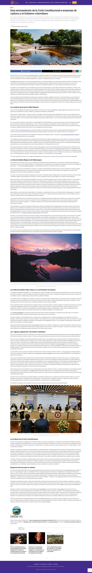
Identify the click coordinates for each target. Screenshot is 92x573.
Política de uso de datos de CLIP (41, 569)
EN (12, 7)
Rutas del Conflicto (42, 521)
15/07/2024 (12, 25)
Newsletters (64, 2)
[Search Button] (70, 2)
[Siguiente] (47, 558)
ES (11, 7)
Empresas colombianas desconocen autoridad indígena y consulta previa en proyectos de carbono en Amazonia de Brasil (36, 550)
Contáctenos (55, 564)
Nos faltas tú (49, 564)
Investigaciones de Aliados (43, 2)
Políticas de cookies (52, 569)
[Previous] (45, 558)
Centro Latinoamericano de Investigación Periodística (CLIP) (43, 520)
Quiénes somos (58, 2)
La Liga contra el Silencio (52, 521)
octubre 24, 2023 (32, 545)
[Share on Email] (74, 71)
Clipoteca (52, 2)
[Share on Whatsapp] (77, 71)
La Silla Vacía (34, 521)
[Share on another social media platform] (80, 71)
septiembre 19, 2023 (51, 545)
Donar (74, 2)
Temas (26, 2)
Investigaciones (32, 2)
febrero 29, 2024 (14, 545)
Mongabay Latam (27, 521)
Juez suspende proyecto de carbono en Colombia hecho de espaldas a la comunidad (54, 549)
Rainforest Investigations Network (72, 521)
